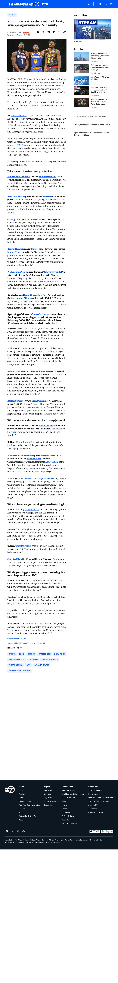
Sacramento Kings (20, 298)
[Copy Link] (64, 32)
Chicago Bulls (14, 219)
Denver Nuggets (15, 248)
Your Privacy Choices (21, 840)
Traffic (21, 798)
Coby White (34, 219)
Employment (93, 794)
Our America (66, 812)
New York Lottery (68, 790)
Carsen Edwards (18, 115)
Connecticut (48, 805)
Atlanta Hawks (15, 371)
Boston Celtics (14, 400)
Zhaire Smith (51, 461)
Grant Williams (39, 400)
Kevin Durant (22, 441)
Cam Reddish (14, 559)
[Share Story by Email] (59, 32)
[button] (5, 4)
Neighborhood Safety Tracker (73, 794)
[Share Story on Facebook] (38, 32)
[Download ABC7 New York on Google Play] (107, 831)
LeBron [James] (17, 431)
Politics (64, 801)
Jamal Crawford (23, 545)
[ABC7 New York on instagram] (18, 831)
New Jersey (48, 794)
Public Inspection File (95, 840)
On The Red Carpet (69, 816)
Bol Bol (34, 248)
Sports (64, 809)
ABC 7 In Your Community (98, 801)
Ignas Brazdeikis (32, 294)
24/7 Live (46, 4)
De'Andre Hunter (41, 371)
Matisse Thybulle (52, 271)
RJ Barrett (46, 196)
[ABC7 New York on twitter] (12, 831)
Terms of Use (69, 840)
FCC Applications (10, 842)
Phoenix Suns (34, 458)
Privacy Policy (9, 840)
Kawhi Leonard (26, 478)
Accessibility (93, 809)
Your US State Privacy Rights (54, 840)
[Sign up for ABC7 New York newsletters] (23, 831)
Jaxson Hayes (46, 425)
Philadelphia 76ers (17, 271)
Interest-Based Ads (81, 840)
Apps (21, 820)
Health (64, 805)
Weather (22, 794)
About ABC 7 (93, 805)
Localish (22, 809)
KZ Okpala (23, 144)
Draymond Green (46, 478)
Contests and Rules (95, 812)
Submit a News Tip (95, 790)
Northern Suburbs (51, 801)
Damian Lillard (32, 509)
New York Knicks (16, 196)
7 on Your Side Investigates (29, 805)
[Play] (92, 29)
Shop (21, 812)
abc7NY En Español (69, 823)
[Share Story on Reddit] (49, 32)
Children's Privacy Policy (37, 840)
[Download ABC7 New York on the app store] (94, 831)
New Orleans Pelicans (18, 176)
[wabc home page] (10, 789)
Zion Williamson (47, 176)
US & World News (68, 798)
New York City (49, 790)
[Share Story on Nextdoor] (54, 32)
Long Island (48, 798)
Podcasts (65, 820)
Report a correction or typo (16, 639)
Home (21, 790)
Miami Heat (13, 251)
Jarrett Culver (48, 455)
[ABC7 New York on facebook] (7, 831)
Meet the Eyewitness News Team (100, 798)
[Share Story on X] (43, 32)
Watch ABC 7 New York (28, 816)
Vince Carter (38, 314)
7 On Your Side (25, 801)
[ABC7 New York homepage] (24, 4)
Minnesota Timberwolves (20, 455)
